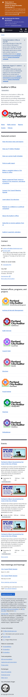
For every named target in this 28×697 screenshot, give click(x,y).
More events (4, 557)
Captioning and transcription (9, 662)
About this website (6, 672)
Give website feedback (11, 588)
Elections (5, 371)
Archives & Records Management (12, 310)
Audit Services (6, 331)
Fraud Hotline (6, 391)
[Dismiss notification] (24, 40)
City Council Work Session (9, 569)
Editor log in (4, 677)
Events (3, 128)
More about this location (8, 278)
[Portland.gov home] (6, 30)
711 (15, 611)
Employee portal (5, 675)
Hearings (5, 412)
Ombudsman (6, 432)
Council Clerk (6, 351)
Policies (10, 128)
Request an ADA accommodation (10, 609)
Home (2, 35)
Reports (20, 124)
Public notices (11, 124)
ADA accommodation (6, 659)
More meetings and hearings (9, 582)
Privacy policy (4, 665)
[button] (21, 30)
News (3, 124)
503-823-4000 (4, 614)
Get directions (5, 276)
